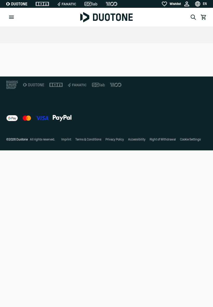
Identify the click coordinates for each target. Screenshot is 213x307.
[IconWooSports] (111, 4)
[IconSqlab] (90, 4)
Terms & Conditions (88, 139)
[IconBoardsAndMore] (12, 85)
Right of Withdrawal (163, 139)
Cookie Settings (190, 139)
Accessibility (136, 139)
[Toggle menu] (11, 17)
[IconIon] (42, 4)
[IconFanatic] (66, 4)
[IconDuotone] (16, 4)
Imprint (66, 139)
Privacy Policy (114, 139)
